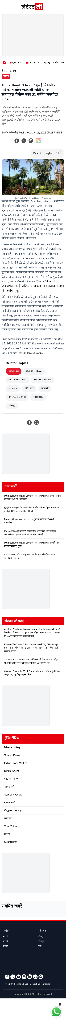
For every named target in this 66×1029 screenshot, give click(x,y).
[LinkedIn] (29, 976)
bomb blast (14, 371)
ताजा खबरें (11, 486)
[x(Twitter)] (23, 140)
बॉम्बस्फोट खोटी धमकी (17, 397)
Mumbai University (42, 380)
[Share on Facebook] (29, 422)
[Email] (40, 976)
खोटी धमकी (29, 388)
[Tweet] (36, 422)
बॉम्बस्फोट (45, 388)
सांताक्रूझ (12, 406)
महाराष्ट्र (47, 63)
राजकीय (6, 937)
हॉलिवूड (41, 941)
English (49, 153)
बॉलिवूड (41, 937)
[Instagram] (24, 976)
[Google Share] (44, 143)
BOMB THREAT (34, 371)
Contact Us (35, 984)
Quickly (17, 63)
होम (3, 71)
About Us (9, 984)
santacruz (13, 388)
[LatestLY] (32, 9)
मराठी (58, 153)
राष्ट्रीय (55, 63)
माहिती (5, 941)
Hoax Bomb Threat (17, 380)
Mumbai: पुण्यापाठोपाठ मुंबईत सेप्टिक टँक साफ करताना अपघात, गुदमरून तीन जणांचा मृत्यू (33, 286)
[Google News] (35, 976)
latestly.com (34, 353)
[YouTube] (18, 976)
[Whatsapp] (31, 140)
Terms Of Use (21, 984)
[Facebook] (16, 140)
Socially (35, 63)
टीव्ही (39, 946)
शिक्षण (5, 946)
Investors (46, 984)
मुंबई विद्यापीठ (38, 397)
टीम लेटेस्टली (11, 133)
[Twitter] (12, 976)
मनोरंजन (42, 931)
